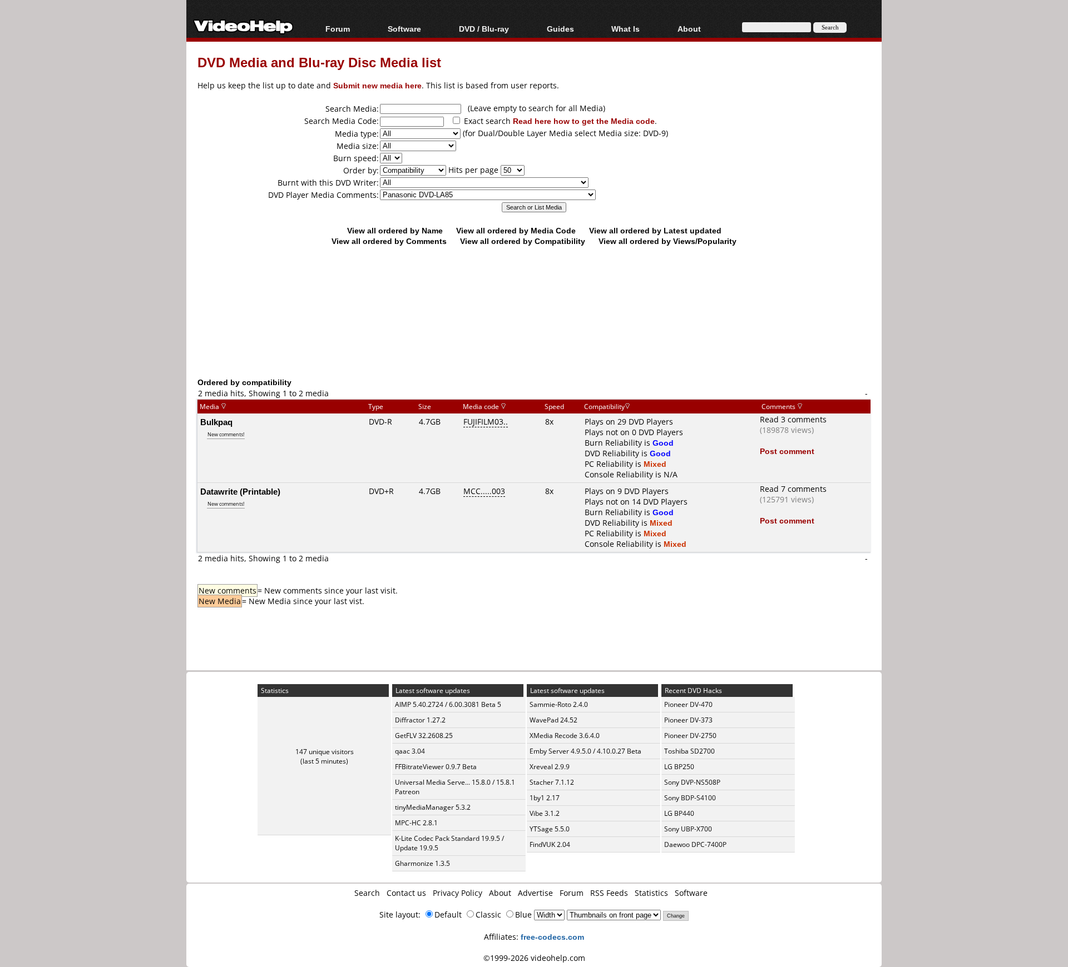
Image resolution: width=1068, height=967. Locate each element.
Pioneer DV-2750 (690, 735)
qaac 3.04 (410, 751)
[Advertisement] (534, 330)
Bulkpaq (216, 421)
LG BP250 (679, 766)
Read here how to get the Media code (584, 121)
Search (367, 893)
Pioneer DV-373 (688, 720)
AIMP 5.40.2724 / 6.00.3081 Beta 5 (448, 704)
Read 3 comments (793, 419)
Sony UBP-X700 (688, 829)
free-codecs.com (552, 936)
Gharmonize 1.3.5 (422, 863)
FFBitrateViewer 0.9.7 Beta (436, 766)
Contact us (406, 893)
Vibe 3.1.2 (545, 813)
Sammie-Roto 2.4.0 (559, 704)
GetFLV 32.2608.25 (424, 735)
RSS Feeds (609, 893)
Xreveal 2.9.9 (550, 766)
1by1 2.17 (545, 797)
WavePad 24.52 (553, 720)
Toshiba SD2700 (689, 751)
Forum (337, 28)
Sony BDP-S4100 (690, 797)
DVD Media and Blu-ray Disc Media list (319, 62)
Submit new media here (377, 85)
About (500, 893)
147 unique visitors (324, 751)
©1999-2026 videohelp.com (534, 958)
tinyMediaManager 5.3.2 (433, 807)
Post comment (787, 451)
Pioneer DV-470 (688, 704)
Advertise (535, 893)
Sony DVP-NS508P (692, 782)
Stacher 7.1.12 (552, 782)
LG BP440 (679, 813)
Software (404, 28)
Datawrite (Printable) (240, 491)
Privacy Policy (457, 893)
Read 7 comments (793, 489)
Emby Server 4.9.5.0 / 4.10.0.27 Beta (585, 751)
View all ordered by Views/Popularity (667, 241)
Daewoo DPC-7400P (695, 844)
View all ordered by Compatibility (522, 241)
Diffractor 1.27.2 (420, 720)
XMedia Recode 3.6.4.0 (565, 735)
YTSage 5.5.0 (550, 829)
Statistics (651, 893)
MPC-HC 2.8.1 (416, 823)
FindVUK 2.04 (550, 844)
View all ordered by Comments (389, 241)
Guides (560, 28)
